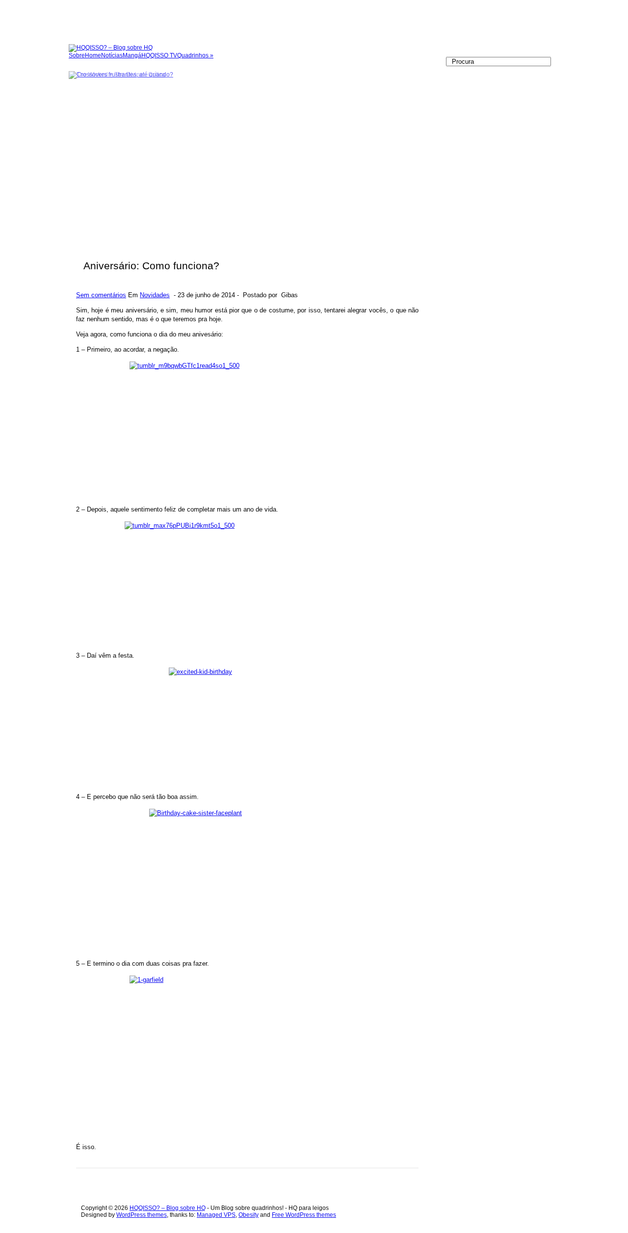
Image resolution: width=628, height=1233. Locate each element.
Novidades (155, 295)
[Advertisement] (178, 22)
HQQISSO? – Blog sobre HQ (168, 1208)
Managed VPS (216, 1214)
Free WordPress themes (304, 1214)
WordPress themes (141, 1214)
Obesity (248, 1214)
